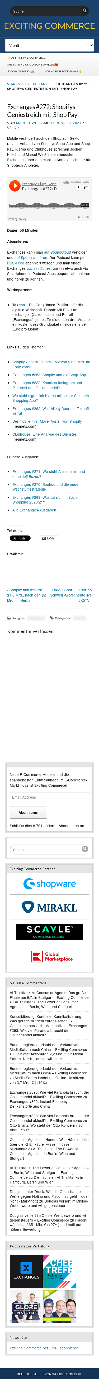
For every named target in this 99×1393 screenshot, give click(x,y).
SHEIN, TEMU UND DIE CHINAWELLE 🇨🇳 (32, 64)
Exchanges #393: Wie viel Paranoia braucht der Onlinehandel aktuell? (48, 1030)
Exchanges (16, 159)
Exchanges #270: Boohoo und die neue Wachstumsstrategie (45, 487)
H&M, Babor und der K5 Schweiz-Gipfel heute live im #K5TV (71, 595)
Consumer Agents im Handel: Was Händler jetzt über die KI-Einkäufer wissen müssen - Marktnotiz (49, 1144)
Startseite (17, 84)
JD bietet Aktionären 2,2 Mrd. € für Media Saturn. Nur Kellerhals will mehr (46, 1056)
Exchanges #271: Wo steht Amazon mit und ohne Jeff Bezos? (48, 474)
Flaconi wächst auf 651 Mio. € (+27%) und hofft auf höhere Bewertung (48, 1224)
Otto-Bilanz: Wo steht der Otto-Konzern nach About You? (47, 1127)
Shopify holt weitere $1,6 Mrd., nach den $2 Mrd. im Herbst (26, 595)
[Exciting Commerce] (49, 28)
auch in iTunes (39, 268)
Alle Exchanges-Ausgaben (34, 510)
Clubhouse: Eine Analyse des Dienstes (44, 434)
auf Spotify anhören (31, 257)
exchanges (42, 84)
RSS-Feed (15, 262)
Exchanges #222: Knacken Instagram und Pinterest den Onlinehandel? (47, 385)
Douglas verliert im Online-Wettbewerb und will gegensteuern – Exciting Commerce (48, 1218)
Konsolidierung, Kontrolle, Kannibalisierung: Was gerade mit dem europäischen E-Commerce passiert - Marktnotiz (46, 1021)
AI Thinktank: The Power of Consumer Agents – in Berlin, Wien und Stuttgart (44, 1004)
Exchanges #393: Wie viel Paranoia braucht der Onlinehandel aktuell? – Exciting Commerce (49, 1094)
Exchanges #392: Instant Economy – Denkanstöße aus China (40, 1104)
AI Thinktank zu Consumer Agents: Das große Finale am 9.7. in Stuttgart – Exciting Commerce (49, 995)
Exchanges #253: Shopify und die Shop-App (49, 374)
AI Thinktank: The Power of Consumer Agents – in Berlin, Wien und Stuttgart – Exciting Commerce (49, 1172)
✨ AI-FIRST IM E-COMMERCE (26, 57)
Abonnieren (28, 812)
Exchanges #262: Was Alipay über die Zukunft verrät (50, 411)
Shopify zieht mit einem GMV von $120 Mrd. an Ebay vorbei (51, 364)
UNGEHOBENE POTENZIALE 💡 (62, 71)
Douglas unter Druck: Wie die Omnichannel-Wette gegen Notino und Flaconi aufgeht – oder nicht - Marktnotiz (49, 1196)
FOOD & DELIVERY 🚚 (20, 71)
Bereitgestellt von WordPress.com (49, 1374)
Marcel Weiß (29, 123)
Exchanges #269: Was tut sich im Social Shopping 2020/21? (45, 500)
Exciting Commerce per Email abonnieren (44, 1347)
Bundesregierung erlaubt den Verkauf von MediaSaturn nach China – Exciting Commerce (48, 1047)
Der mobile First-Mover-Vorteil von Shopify (47, 421)
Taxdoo (18, 304)
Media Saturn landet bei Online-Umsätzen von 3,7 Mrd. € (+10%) (47, 1080)
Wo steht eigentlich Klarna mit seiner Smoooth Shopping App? (50, 398)
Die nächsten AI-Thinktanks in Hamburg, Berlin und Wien (46, 1180)
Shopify (79, 618)
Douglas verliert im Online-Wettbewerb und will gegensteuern (49, 1203)
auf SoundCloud (57, 252)
